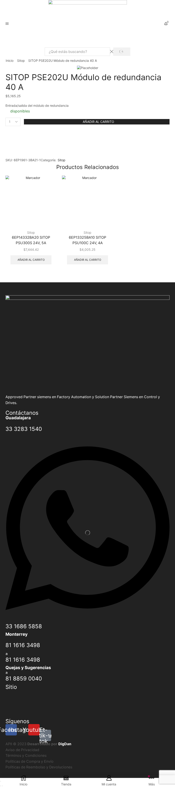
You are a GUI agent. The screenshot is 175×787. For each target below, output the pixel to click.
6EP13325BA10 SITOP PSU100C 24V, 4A (87, 240)
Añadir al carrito (98, 122)
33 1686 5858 (23, 626)
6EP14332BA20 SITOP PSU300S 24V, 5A (31, 240)
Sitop (21, 60)
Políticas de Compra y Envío (29, 761)
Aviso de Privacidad (22, 750)
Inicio (9, 60)
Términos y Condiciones (25, 755)
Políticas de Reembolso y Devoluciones (38, 767)
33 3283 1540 (23, 429)
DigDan (64, 744)
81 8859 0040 (23, 678)
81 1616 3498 (22, 645)
